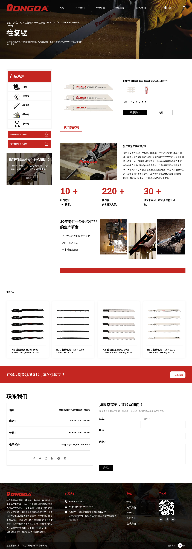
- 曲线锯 (25, 96)
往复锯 (28, 22)
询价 (161, 112)
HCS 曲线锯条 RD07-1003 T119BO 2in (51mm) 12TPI (24, 351)
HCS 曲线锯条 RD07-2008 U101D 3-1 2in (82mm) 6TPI (117, 351)
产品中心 (100, 8)
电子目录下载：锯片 (18, 134)
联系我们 (141, 8)
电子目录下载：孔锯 (18, 144)
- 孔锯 (24, 87)
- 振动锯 (25, 123)
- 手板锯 (25, 114)
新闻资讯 (120, 8)
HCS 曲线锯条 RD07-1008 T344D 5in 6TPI (70, 351)
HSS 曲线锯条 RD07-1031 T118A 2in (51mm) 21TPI (161, 351)
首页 (62, 8)
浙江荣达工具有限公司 (28, 545)
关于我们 (80, 8)
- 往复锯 (25, 105)
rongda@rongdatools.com (81, 507)
